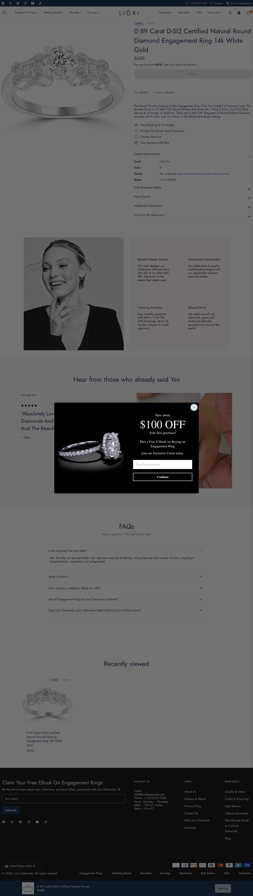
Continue (163, 477)
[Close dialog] (194, 407)
